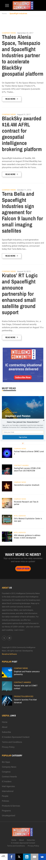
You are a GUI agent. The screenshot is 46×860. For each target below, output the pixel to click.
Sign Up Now (23, 437)
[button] (23, 422)
